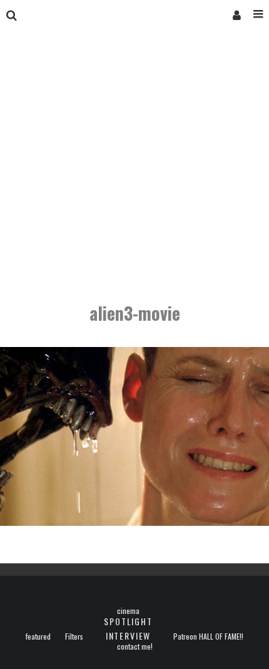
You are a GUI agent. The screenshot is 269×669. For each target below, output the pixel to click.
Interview (128, 635)
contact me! (135, 646)
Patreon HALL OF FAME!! (208, 636)
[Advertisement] (134, 167)
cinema (128, 611)
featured (38, 636)
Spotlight (128, 621)
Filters (74, 636)
